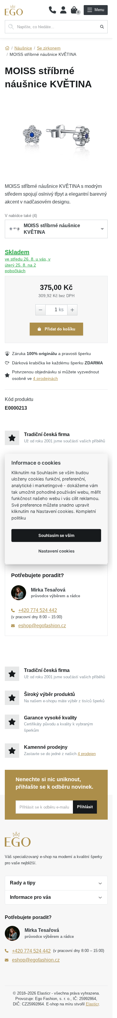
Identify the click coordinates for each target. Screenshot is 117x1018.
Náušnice (23, 48)
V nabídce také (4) (21, 215)
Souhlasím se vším (56, 535)
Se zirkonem (49, 48)
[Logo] (14, 10)
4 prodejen (87, 753)
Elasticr (92, 1004)
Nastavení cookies (56, 551)
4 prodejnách (45, 378)
